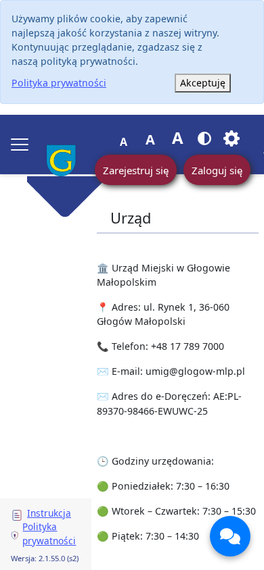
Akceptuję (202, 82)
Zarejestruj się (136, 170)
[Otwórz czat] (230, 536)
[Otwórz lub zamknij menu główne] (19, 144)
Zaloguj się (217, 170)
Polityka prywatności (59, 82)
